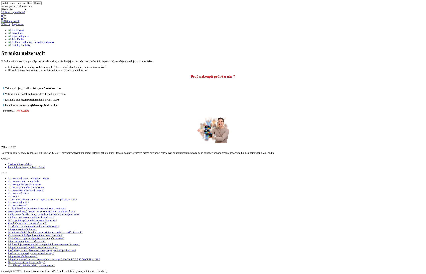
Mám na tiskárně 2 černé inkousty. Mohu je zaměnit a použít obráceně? (45, 232)
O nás (20, 33)
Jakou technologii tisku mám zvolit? (27, 241)
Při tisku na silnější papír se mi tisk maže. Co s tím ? (35, 235)
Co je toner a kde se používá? (23, 181)
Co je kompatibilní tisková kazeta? (26, 187)
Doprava (24, 36)
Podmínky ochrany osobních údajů (26, 167)
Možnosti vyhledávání (13, 12)
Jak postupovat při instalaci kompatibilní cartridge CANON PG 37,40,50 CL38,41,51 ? (54, 259)
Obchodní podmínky (43, 42)
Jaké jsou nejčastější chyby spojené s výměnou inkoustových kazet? (43, 214)
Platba (20, 39)
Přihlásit (5, 24)
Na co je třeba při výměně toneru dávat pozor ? (32, 220)
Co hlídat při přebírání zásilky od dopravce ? (31, 265)
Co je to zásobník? (17, 205)
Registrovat (18, 24)
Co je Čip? (13, 196)
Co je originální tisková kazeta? (24, 184)
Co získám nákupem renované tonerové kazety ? (33, 226)
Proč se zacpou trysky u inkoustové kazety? (31, 253)
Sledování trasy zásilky (20, 164)
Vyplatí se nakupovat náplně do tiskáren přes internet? (36, 238)
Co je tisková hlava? (18, 202)
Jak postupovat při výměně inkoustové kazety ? (33, 247)
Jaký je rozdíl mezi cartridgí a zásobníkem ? (31, 217)
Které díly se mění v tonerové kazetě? (27, 223)
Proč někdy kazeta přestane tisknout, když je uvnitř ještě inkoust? (42, 250)
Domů (20, 30)
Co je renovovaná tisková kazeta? (25, 190)
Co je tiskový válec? (18, 193)
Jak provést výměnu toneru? (22, 256)
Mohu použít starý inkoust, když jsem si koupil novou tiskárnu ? (41, 211)
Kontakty (25, 45)
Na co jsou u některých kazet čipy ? (26, 262)
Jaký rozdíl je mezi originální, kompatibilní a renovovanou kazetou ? (44, 244)
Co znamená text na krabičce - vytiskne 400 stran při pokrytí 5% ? (42, 199)
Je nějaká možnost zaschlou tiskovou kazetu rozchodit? (37, 208)
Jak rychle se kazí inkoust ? (22, 229)
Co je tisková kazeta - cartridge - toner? (28, 178)
